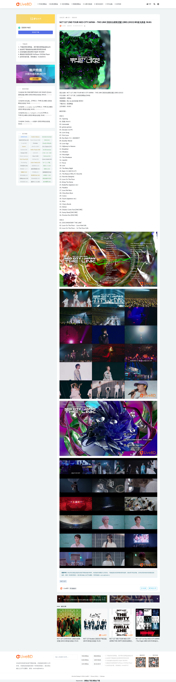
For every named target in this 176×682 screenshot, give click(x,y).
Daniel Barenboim (24, 147)
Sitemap (102, 676)
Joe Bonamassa (47, 150)
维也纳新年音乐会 (47, 179)
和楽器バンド (24, 169)
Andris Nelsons (35, 137)
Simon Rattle (47, 159)
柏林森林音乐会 (47, 173)
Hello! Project (35, 149)
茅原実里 (24, 181)
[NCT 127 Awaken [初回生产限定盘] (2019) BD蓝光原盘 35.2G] (95, 623)
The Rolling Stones (24, 163)
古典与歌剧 (88, 4)
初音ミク (47, 165)
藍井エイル (35, 181)
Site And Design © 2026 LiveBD (80, 676)
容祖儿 (47, 168)
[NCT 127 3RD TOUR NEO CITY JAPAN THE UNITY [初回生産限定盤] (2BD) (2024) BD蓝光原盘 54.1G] (121, 623)
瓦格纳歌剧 (35, 178)
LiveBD (64, 25)
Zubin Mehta (35, 162)
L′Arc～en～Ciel (47, 153)
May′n (35, 156)
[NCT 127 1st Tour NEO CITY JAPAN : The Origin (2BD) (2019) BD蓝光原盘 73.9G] (148, 623)
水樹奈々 (47, 175)
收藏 (144, 588)
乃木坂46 (24, 165)
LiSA (35, 152)
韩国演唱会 (77, 4)
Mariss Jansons (24, 157)
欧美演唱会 (54, 4)
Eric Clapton (46, 146)
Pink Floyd (24, 159)
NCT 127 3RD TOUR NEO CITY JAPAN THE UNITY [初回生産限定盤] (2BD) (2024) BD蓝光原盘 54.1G (121, 641)
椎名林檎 (24, 175)
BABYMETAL (24, 140)
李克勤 (35, 172)
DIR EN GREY (35, 147)
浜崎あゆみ (24, 178)
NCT (68, 95)
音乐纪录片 (99, 4)
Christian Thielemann (35, 144)
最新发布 (74, 17)
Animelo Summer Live (47, 137)
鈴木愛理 (47, 181)
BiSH (47, 140)
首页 (68, 17)
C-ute (23, 143)
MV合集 (110, 4)
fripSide (24, 149)
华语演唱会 (43, 4)
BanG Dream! (35, 140)
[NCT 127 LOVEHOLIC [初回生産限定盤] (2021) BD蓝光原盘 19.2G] (69, 623)
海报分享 (153, 588)
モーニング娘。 (47, 163)
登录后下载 (35, 32)
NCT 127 (70, 93)
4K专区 (118, 4)
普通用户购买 (26, 27)
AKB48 (24, 136)
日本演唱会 (65, 4)
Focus (64, 163)
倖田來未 (35, 165)
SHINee (35, 159)
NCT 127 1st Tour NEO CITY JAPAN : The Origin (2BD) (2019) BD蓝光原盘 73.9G (147, 641)
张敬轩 (24, 172)
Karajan (24, 152)
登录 (149, 4)
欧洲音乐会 (35, 175)
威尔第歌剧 (35, 168)
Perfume (46, 156)
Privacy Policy (94, 676)
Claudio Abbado (47, 144)
